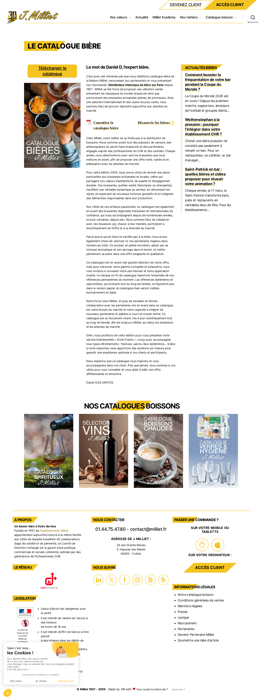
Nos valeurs (118, 17)
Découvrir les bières (154, 123)
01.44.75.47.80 (110, 529)
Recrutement (187, 623)
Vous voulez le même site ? (152, 689)
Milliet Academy (164, 17)
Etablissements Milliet (54, 530)
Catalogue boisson (219, 17)
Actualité (141, 17)
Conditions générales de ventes (201, 600)
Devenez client (186, 5)
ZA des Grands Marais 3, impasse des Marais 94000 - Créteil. (131, 549)
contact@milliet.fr (148, 529)
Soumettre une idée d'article (198, 640)
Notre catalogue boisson (196, 594)
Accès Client (230, 5)
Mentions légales (190, 606)
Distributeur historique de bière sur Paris (136, 85)
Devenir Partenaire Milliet (196, 634)
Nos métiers (189, 17)
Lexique (183, 617)
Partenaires (186, 629)
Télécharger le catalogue (52, 71)
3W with (126, 689)
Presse (182, 612)
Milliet (84, 689)
